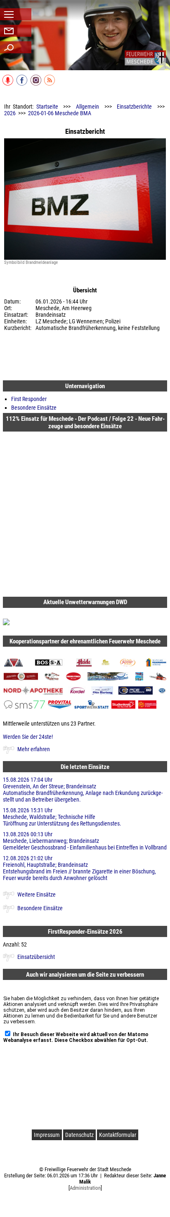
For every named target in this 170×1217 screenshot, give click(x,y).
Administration (85, 1188)
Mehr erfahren (33, 749)
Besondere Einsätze (34, 407)
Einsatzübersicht (36, 957)
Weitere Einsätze (36, 894)
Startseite (47, 106)
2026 (10, 113)
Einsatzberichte (134, 106)
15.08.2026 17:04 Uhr (83, 789)
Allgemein (87, 106)
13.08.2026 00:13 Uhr (85, 841)
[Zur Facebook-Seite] (22, 84)
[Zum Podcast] (8, 84)
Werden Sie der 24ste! (28, 736)
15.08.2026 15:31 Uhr (62, 817)
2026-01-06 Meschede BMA (59, 113)
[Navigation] (145, 58)
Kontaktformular (117, 1135)
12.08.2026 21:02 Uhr (79, 868)
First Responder (29, 399)
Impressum (47, 1135)
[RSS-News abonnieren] (50, 84)
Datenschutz (79, 1135)
